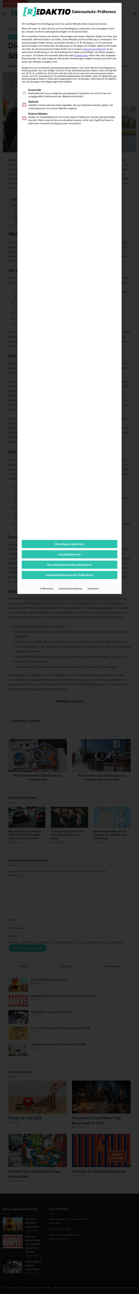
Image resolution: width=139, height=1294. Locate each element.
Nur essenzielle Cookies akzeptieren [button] (69, 564)
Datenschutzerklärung (94, 49)
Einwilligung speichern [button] (69, 544)
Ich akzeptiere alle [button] (69, 554)
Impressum (93, 588)
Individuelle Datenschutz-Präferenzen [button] (69, 575)
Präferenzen (46, 588)
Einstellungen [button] (81, 55)
